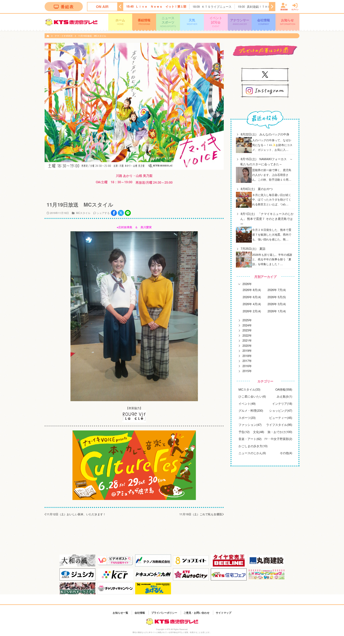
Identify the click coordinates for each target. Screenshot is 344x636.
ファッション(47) (250, 424)
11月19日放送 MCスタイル (92, 35)
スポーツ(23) (247, 418)
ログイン (295, 9)
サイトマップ (223, 612)
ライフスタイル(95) (279, 424)
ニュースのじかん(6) (252, 453)
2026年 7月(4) (277, 290)
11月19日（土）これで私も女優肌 (200, 514)
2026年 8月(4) (252, 290)
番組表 (67, 6)
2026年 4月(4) (252, 304)
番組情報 (144, 21)
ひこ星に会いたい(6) (252, 396)
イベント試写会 (215, 22)
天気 (192, 21)
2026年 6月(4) (252, 297)
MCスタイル (83, 213)
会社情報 (263, 21)
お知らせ (287, 21)
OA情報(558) (283, 389)
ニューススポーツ (168, 22)
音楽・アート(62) (250, 439)
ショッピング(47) (280, 410)
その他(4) (286, 453)
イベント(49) (247, 403)
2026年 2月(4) (252, 311)
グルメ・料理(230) (250, 410)
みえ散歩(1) (284, 396)
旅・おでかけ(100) (280, 432)
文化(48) (258, 432)
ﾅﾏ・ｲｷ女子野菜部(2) (278, 439)
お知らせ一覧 (120, 612)
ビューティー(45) (280, 418)
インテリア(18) (282, 403)
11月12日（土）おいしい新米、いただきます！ (76, 514)
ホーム (120, 21)
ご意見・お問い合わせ (196, 612)
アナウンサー (239, 21)
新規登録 (284, 9)
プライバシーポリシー (164, 612)
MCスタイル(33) (249, 389)
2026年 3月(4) (277, 304)
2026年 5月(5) (277, 297)
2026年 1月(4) (277, 311)
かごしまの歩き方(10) (253, 446)
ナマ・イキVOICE (64, 35)
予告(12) (244, 432)
